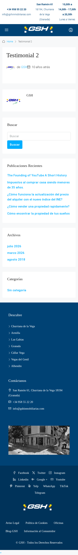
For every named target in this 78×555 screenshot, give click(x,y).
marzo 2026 (15, 253)
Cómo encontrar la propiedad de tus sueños (38, 213)
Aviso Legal (12, 522)
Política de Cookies (36, 522)
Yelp (35, 486)
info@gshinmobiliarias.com (16, 14)
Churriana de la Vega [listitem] (23, 326)
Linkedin (22, 479)
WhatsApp (49, 486)
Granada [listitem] (16, 346)
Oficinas (58, 522)
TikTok (64, 486)
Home (10, 41)
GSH (24, 67)
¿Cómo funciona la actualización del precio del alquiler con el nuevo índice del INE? (38, 197)
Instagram (59, 472)
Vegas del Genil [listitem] (20, 359)
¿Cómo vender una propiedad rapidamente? (38, 206)
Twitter (41, 472)
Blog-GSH (12, 531)
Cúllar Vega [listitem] (17, 352)
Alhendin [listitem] (16, 366)
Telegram (40, 492)
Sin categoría (16, 290)
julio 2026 (14, 246)
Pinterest (19, 486)
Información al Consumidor (39, 531)
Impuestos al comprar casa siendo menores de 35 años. (38, 185)
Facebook (23, 472)
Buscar (15, 144)
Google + (41, 479)
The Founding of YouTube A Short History (37, 175)
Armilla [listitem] (15, 332)
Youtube (60, 479)
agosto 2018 (16, 259)
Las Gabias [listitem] (17, 339)
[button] (1, 552)
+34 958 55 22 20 (16, 9)
